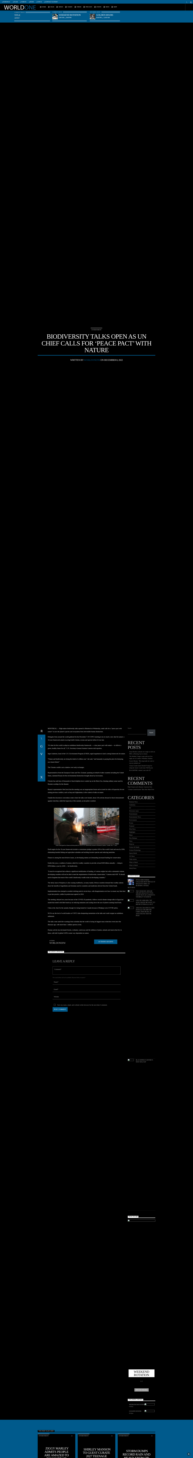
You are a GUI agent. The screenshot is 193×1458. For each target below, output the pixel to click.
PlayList (131, 941)
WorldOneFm (92, 404)
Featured (131, 923)
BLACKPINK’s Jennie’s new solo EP (140, 867)
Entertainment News (135, 914)
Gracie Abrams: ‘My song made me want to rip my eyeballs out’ (145, 999)
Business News (133, 898)
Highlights (132, 929)
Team (16, 2)
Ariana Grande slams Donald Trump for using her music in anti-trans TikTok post (145, 1008)
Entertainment (133, 910)
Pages (52, 7)
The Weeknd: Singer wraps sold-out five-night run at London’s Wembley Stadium (145, 990)
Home (44, 7)
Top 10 (39, 2)
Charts (69, 7)
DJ (130, 904)
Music (131, 932)
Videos (23, 2)
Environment (96, 374)
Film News (132, 926)
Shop (115, 7)
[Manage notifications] (188, 1454)
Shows (61, 7)
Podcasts (89, 7)
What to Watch (133, 959)
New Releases (133, 935)
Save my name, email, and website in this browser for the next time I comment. (82, 1101)
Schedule (6, 2)
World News (132, 965)
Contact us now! (51, 2)
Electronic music (134, 907)
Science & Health (134, 944)
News (32, 2)
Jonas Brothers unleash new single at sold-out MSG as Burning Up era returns (141, 980)
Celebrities (132, 901)
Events (98, 7)
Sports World (133, 950)
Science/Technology (135, 947)
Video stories (133, 956)
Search (129, 825)
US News (132, 953)
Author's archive (105, 1038)
